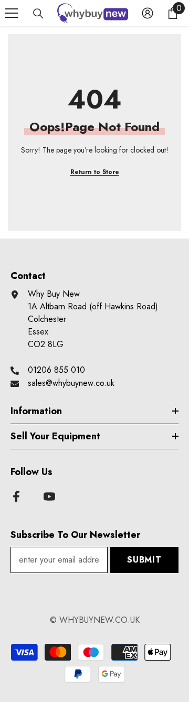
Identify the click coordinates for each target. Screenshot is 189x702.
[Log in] (147, 13)
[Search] (38, 13)
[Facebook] (16, 496)
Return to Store (94, 172)
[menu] (11, 13)
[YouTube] (49, 496)
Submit (144, 560)
